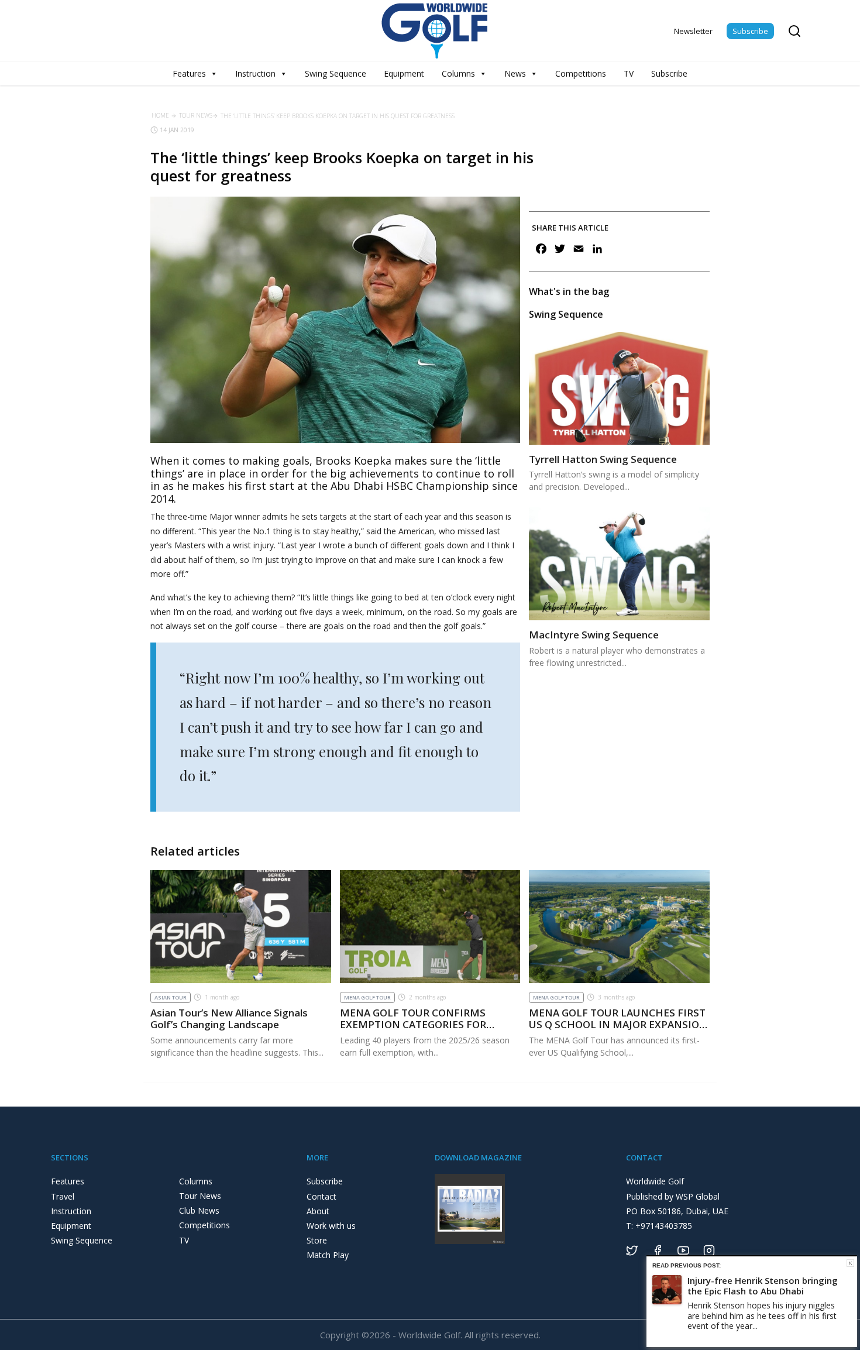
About (318, 1211)
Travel (62, 1196)
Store (317, 1240)
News (515, 73)
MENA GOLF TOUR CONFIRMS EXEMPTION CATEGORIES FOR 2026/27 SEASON (413, 1024)
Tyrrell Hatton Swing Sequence (603, 459)
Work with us (331, 1225)
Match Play (328, 1254)
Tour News (195, 115)
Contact (321, 1196)
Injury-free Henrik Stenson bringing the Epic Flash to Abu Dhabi (762, 1286)
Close (850, 1263)
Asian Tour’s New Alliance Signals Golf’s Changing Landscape (229, 1018)
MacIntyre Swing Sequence (594, 634)
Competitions (580, 73)
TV (629, 73)
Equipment (404, 73)
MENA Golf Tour (367, 997)
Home (160, 115)
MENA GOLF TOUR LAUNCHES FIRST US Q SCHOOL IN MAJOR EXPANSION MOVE (618, 1024)
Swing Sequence (335, 73)
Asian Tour (170, 997)
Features (189, 73)
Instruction (255, 73)
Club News (199, 1210)
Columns (458, 73)
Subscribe (750, 31)
